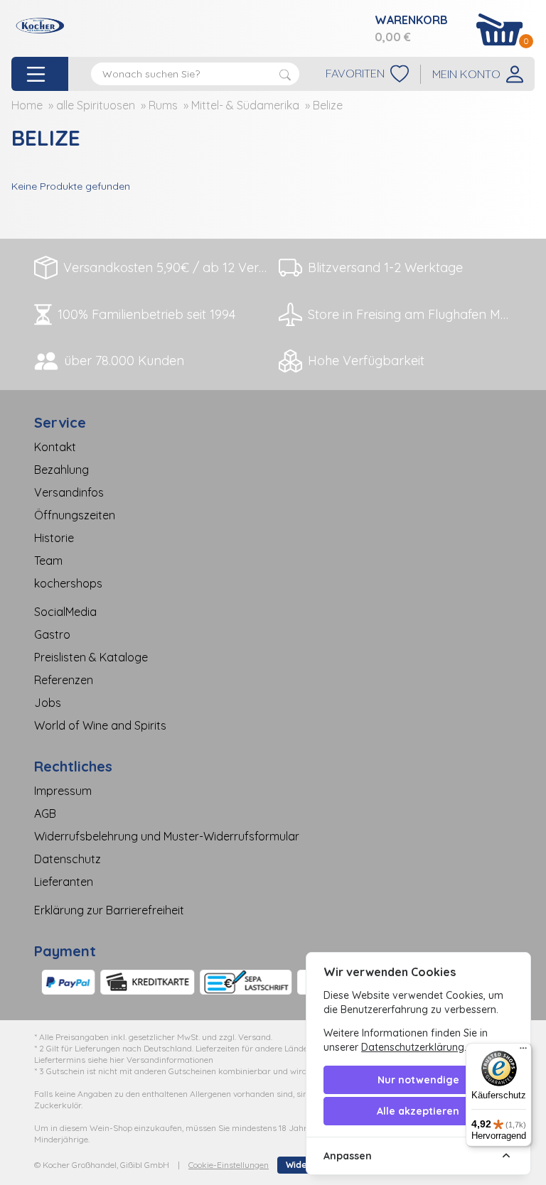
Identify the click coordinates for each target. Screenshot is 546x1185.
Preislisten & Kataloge (91, 657)
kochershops (68, 583)
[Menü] (523, 1051)
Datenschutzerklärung (412, 1047)
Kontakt (55, 447)
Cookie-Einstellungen (228, 1164)
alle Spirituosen (95, 105)
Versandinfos (69, 492)
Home (27, 105)
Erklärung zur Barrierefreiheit (109, 910)
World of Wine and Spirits (100, 725)
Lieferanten (63, 882)
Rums (163, 105)
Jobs (47, 703)
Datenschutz (67, 859)
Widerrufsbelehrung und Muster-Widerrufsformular (166, 836)
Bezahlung (61, 469)
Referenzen (63, 680)
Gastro (52, 634)
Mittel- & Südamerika (245, 105)
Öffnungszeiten (74, 515)
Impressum (63, 791)
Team (48, 560)
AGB (45, 813)
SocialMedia (65, 612)
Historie (54, 538)
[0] (499, 29)
